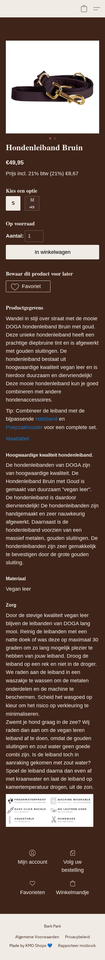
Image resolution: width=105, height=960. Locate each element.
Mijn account (32, 862)
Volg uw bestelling (73, 866)
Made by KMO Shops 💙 (30, 945)
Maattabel (17, 439)
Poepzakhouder (24, 427)
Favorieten (32, 892)
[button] (84, 8)
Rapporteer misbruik (77, 945)
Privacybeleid (77, 936)
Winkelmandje (72, 892)
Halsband (46, 419)
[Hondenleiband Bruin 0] (52, 87)
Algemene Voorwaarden (37, 936)
